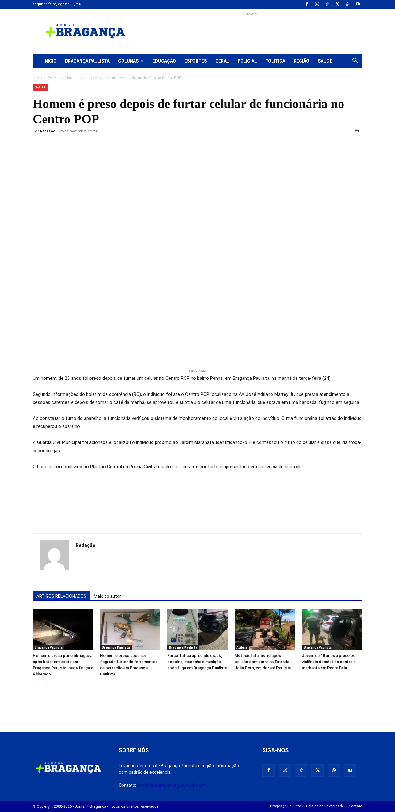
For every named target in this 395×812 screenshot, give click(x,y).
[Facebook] (306, 4)
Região (301, 61)
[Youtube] (357, 4)
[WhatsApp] (347, 4)
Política (275, 61)
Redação (47, 131)
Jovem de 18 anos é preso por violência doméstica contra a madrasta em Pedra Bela (329, 661)
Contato (355, 806)
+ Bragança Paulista (284, 806)
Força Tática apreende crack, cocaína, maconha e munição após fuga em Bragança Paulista (197, 661)
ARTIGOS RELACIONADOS (61, 596)
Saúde (325, 61)
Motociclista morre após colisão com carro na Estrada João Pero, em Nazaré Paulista (263, 661)
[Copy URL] (39, 145)
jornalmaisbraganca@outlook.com (171, 785)
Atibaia (241, 647)
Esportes (196, 61)
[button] (354, 61)
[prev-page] (36, 686)
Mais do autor (107, 596)
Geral (222, 61)
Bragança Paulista (87, 61)
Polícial (247, 61)
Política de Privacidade (325, 806)
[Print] (110, 145)
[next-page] (46, 686)
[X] (337, 4)
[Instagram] (317, 4)
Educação (164, 61)
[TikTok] (327, 4)
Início (50, 61)
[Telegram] (124, 145)
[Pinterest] (81, 145)
